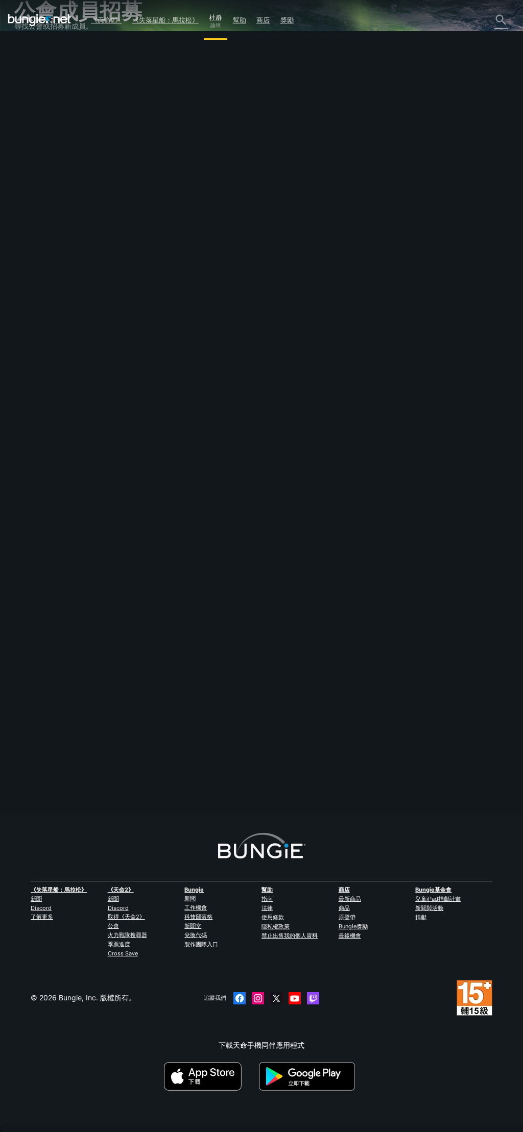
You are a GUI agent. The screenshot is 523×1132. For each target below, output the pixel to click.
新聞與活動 (429, 908)
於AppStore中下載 (210, 1076)
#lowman (230, 311)
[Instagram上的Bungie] (258, 998)
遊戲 (27, 98)
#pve (254, 311)
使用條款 (273, 917)
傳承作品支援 (41, 215)
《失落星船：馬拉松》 (165, 20)
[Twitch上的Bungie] (313, 998)
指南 (267, 898)
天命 (27, 244)
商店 (263, 20)
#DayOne (278, 311)
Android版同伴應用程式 (58, 186)
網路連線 (34, 128)
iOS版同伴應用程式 (51, 176)
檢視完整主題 (162, 346)
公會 (113, 925)
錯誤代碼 (34, 118)
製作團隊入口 (201, 944)
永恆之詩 (34, 137)
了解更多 (42, 916)
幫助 (239, 20)
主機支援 (34, 205)
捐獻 (420, 917)
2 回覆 (157, 809)
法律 (267, 908)
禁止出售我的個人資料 (290, 935)
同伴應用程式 (41, 224)
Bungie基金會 (433, 889)
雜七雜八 (34, 254)
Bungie (194, 889)
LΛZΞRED (157, 214)
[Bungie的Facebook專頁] (239, 998)
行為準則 (32, 294)
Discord (41, 908)
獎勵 (287, 20)
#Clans (181, 311)
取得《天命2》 (126, 916)
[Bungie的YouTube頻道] (295, 998)
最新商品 (350, 898)
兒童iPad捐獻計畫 (438, 898)
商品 (344, 908)
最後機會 (350, 935)
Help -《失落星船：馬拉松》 (66, 263)
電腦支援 (34, 195)
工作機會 (195, 907)
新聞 (36, 898)
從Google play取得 (309, 1076)
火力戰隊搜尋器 (127, 935)
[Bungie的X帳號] (276, 998)
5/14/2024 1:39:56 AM (222, 366)
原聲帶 (347, 917)
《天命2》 (106, 20)
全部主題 (34, 50)
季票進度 (119, 944)
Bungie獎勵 (353, 926)
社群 (215, 15)
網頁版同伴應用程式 (52, 166)
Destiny (39, 20)
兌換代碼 (195, 935)
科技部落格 (198, 916)
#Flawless (155, 311)
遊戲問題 (34, 147)
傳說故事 (34, 89)
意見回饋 (34, 69)
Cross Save (123, 953)
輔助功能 (34, 157)
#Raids (204, 311)
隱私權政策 (276, 926)
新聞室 (192, 925)
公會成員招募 (41, 234)
